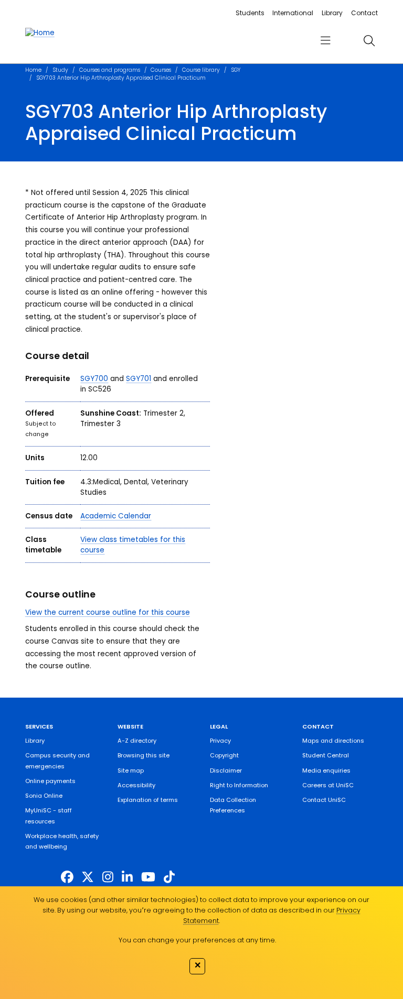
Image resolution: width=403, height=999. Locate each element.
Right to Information (239, 785)
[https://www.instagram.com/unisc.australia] (107, 877)
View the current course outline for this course (107, 612)
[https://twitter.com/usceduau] (87, 877)
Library (332, 12)
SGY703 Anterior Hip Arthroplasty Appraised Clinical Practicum (121, 78)
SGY (235, 70)
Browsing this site (143, 755)
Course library (201, 70)
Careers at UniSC (328, 785)
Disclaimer (226, 770)
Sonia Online (43, 795)
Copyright (224, 755)
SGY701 (138, 379)
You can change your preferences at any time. (197, 940)
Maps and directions (333, 740)
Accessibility (136, 785)
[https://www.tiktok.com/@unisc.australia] (169, 877)
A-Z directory (137, 740)
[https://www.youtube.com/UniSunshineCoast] (148, 877)
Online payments (50, 781)
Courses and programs (109, 70)
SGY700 (94, 379)
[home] (40, 33)
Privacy (220, 740)
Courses (161, 70)
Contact (364, 12)
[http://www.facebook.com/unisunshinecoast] (67, 877)
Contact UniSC (324, 800)
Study (60, 70)
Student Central (325, 755)
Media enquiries (326, 770)
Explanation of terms (148, 800)
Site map (131, 770)
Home (33, 70)
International (292, 12)
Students (250, 12)
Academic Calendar (115, 516)
